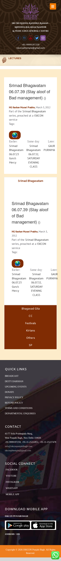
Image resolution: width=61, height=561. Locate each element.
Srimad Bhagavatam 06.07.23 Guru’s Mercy (16, 154)
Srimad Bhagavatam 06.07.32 (33, 150)
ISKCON (38, 115)
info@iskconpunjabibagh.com (18, 446)
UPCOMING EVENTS (16, 387)
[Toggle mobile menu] (53, 6)
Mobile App (12, 494)
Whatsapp (12, 488)
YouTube (11, 476)
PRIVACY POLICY (14, 397)
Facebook (12, 469)
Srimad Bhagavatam (34, 111)
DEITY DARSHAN (14, 381)
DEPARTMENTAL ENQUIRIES (20, 413)
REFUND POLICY (14, 403)
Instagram (12, 482)
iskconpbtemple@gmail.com (30, 47)
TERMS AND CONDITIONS (19, 408)
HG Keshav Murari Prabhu (22, 107)
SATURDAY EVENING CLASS (33, 162)
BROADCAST (12, 376)
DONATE (9, 392)
